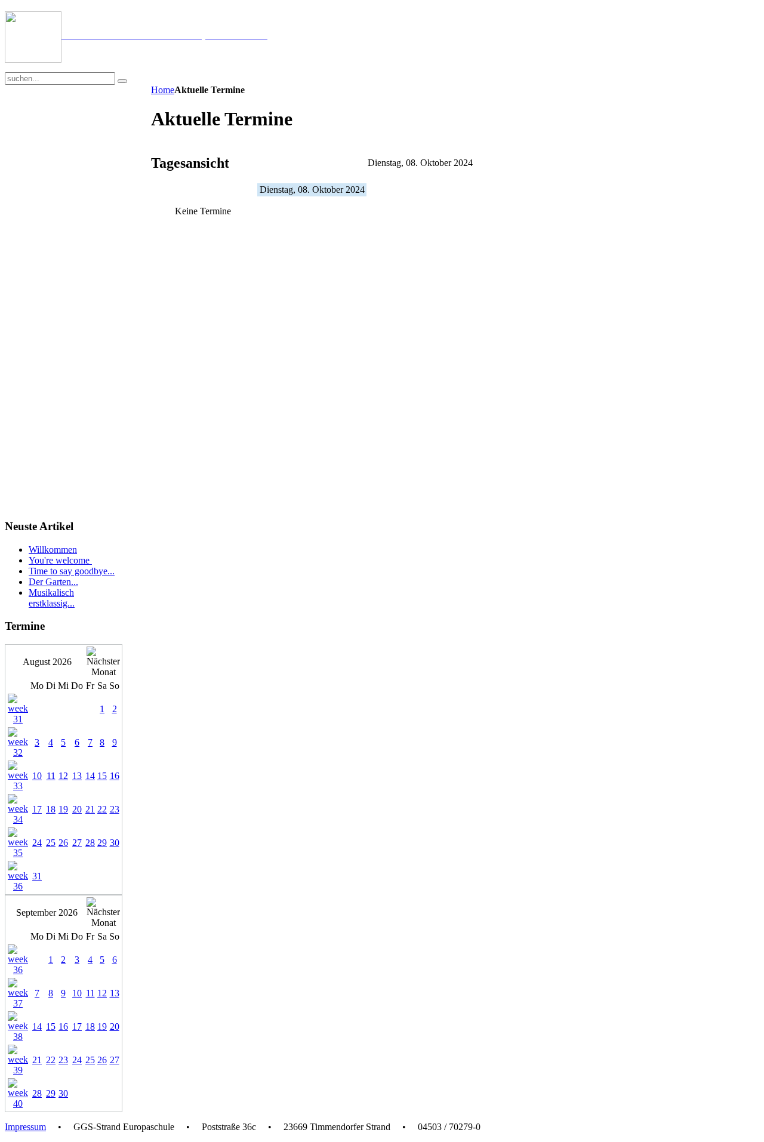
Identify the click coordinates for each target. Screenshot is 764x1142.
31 (37, 876)
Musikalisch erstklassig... (52, 597)
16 (114, 776)
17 (37, 809)
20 (77, 809)
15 (102, 776)
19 (63, 809)
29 (102, 843)
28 (90, 843)
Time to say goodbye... (72, 571)
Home (162, 90)
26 (63, 843)
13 (77, 776)
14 (90, 776)
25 (51, 843)
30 (114, 843)
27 (77, 843)
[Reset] (122, 81)
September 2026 (47, 912)
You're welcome (60, 560)
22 (102, 809)
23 (114, 809)
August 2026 (47, 662)
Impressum (25, 1127)
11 (51, 776)
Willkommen (53, 549)
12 (63, 776)
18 (51, 809)
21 (90, 809)
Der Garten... (53, 582)
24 (37, 843)
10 (37, 776)
